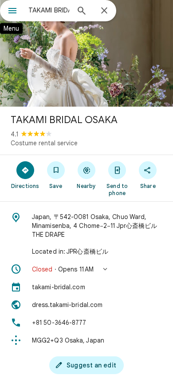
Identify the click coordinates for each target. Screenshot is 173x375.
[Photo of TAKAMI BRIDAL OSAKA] (86, 53)
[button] (86, 269)
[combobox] (48, 10)
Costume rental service (44, 143)
